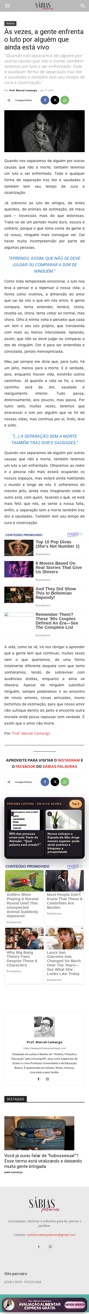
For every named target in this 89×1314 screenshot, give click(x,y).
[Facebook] (45, 100)
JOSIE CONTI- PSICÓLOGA (22, 1282)
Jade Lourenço (13, 1172)
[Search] (83, 6)
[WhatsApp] (64, 100)
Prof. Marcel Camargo (23, 90)
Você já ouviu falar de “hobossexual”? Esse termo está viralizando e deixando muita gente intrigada (43, 1161)
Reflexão (10, 23)
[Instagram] (49, 1079)
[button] (7, 6)
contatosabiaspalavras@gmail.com (51, 1235)
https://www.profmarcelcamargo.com (44, 1048)
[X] (55, 100)
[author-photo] (44, 1036)
